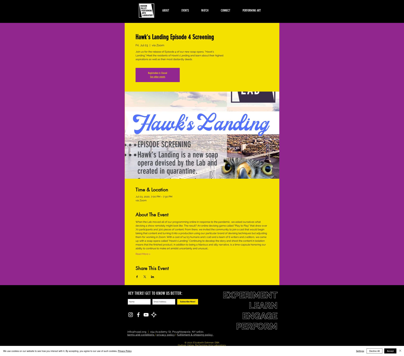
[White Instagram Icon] (131, 315)
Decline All (374, 351)
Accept (390, 351)
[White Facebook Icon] (138, 315)
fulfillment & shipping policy (195, 334)
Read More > (143, 253)
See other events (157, 76)
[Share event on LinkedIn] (152, 276)
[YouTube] (146, 315)
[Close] (400, 350)
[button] (165, 10)
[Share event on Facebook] (137, 276)
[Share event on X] (144, 276)
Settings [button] (360, 351)
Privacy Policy (125, 351)
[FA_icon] (154, 315)
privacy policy (166, 334)
